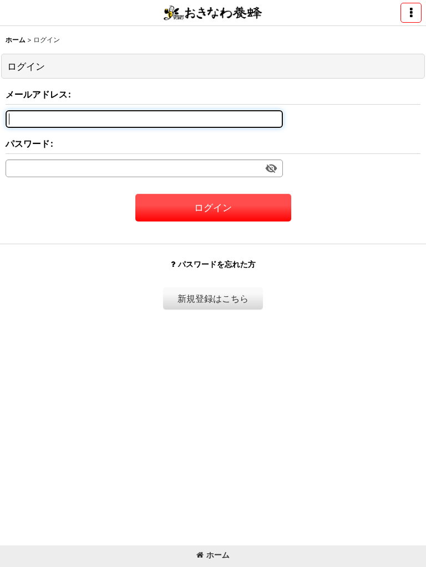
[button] (411, 13)
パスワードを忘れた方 (217, 264)
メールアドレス (37, 94)
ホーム (218, 554)
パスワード (28, 143)
